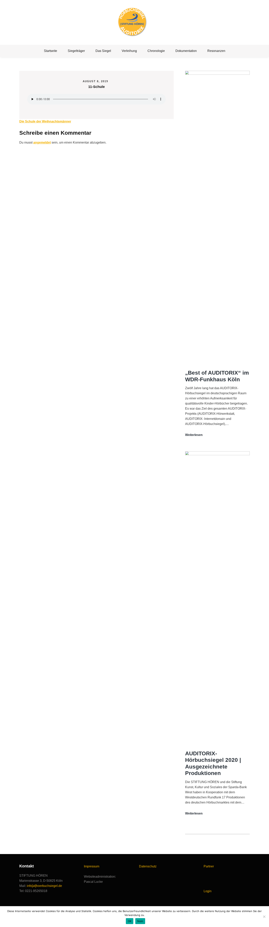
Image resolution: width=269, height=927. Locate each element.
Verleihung (129, 51)
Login (207, 891)
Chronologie (156, 51)
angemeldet (42, 142)
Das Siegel (103, 51)
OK (130, 921)
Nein (140, 921)
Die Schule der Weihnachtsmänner (45, 121)
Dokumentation (186, 51)
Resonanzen (216, 51)
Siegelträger (76, 51)
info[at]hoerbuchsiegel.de (44, 885)
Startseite (50, 51)
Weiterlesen (194, 435)
